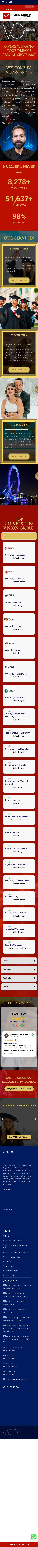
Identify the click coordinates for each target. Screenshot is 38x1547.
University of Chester (14, 579)
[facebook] (26, 7)
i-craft (25, 1432)
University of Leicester (15, 555)
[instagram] (32, 7)
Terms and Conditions (12, 1271)
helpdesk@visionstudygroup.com (17, 1379)
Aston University (12, 650)
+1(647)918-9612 (12, 1358)
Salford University (12, 602)
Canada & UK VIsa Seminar (14, 1240)
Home (7, 1236)
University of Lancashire (15, 848)
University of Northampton (16, 749)
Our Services (9, 1266)
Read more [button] (8, 1053)
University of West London (16, 881)
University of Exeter (13, 698)
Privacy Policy (9, 1275)
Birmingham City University (17, 816)
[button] (2, 1119)
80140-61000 (10, 1374)
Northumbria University (15, 765)
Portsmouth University (15, 913)
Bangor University (12, 626)
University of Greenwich (15, 674)
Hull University (11, 897)
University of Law (12, 800)
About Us (8, 1261)
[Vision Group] (15, 15)
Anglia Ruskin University (15, 864)
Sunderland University (14, 929)
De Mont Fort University (15, 832)
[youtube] (29, 7)
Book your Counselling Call (14, 1257)
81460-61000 (11, 9)
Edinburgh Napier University (17, 733)
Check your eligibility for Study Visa (16, 1252)
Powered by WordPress (10, 1432)
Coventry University (13, 945)
